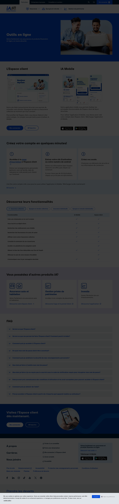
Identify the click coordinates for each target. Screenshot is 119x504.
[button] (108, 496)
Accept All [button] (96, 496)
